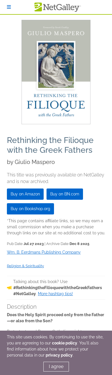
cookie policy (64, 343)
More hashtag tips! (55, 293)
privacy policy (59, 355)
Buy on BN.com (64, 194)
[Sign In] (8, 7)
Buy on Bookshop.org (30, 208)
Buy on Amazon (25, 194)
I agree (56, 366)
